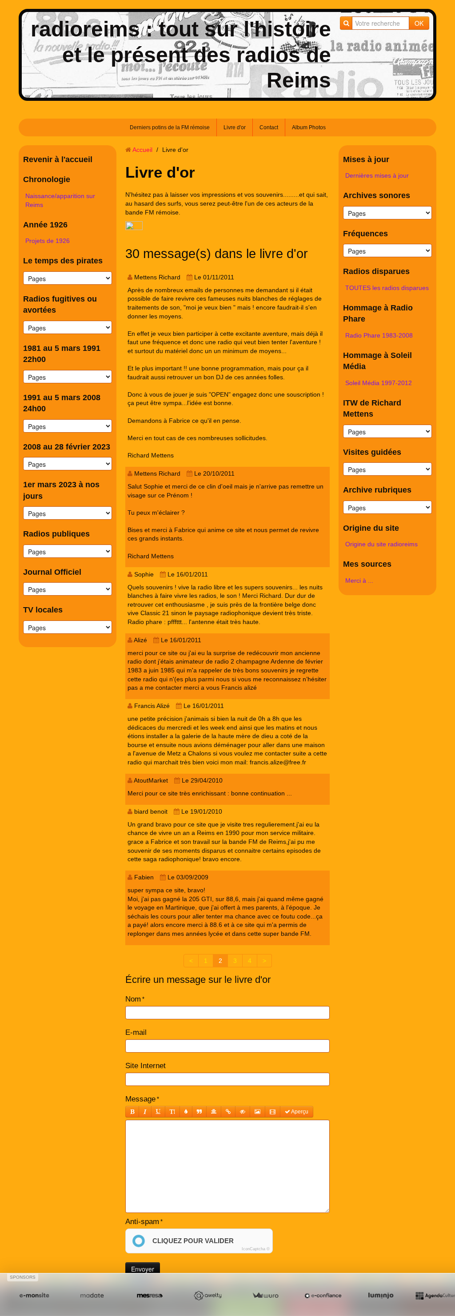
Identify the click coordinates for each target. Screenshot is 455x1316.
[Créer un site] (34, 1296)
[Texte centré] (213, 1111)
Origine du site (371, 528)
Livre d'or (235, 127)
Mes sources (367, 564)
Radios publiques (56, 533)
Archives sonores (376, 195)
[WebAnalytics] (134, 226)
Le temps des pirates (63, 260)
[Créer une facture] (265, 1296)
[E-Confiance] (323, 1296)
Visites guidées (372, 452)
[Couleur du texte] (186, 1111)
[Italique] (145, 1111)
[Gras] (132, 1111)
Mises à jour (366, 159)
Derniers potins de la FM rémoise (170, 127)
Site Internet (145, 1066)
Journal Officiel (52, 572)
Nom (133, 999)
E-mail (136, 1032)
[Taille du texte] (172, 1111)
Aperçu (299, 1112)
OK (419, 23)
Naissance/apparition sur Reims (60, 200)
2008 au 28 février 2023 (66, 446)
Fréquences (365, 233)
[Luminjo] (380, 1296)
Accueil (142, 149)
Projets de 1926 (47, 240)
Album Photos (309, 127)
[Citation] (199, 1111)
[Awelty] (207, 1296)
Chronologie (46, 179)
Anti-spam (142, 1221)
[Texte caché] (242, 1111)
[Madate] (92, 1296)
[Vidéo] (272, 1111)
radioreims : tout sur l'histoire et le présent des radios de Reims (181, 54)
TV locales (43, 609)
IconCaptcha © (256, 1249)
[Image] (257, 1111)
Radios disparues (376, 271)
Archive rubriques (377, 489)
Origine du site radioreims (381, 544)
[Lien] (228, 1111)
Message (140, 1099)
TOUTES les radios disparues (387, 287)
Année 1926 (45, 224)
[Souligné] (158, 1111)
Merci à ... (359, 580)
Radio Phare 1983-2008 (379, 335)
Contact (268, 127)
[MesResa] (149, 1296)
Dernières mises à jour (377, 175)
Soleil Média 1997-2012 (378, 382)
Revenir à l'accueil (57, 159)
